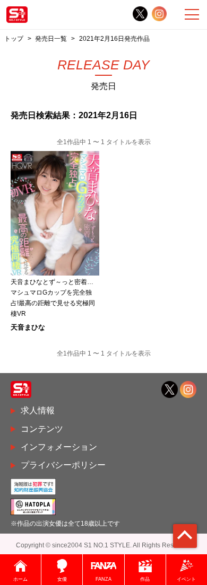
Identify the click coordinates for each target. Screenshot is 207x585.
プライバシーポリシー (63, 464)
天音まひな (28, 327)
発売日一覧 (51, 38)
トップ (13, 38)
